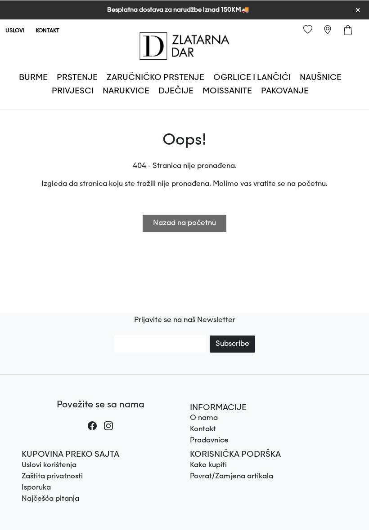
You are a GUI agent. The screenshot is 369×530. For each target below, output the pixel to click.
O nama (204, 418)
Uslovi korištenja (49, 465)
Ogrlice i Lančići (252, 78)
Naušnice (321, 78)
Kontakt (47, 31)
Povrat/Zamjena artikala (231, 476)
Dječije (176, 91)
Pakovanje (285, 91)
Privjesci (73, 91)
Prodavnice (209, 440)
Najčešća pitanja (50, 499)
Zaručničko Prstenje (155, 78)
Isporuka (36, 487)
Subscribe (232, 344)
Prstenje (77, 78)
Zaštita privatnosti (52, 476)
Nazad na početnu (184, 223)
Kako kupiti (208, 465)
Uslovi (15, 31)
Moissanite (227, 91)
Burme (33, 78)
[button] (268, 408)
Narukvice (126, 91)
